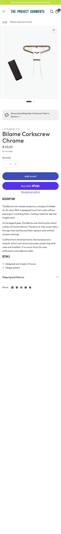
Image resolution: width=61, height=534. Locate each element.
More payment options (30, 192)
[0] (56, 11)
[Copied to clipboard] (30, 287)
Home (4, 22)
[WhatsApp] (26, 287)
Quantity (6, 157)
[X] (17, 287)
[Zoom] (53, 30)
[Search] (51, 11)
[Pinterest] (21, 287)
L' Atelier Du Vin (11, 129)
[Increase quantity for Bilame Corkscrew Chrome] (15, 164)
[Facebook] (12, 287)
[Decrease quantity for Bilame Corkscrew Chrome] (5, 164)
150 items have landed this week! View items (30, 2)
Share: (5, 287)
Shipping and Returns (13, 277)
